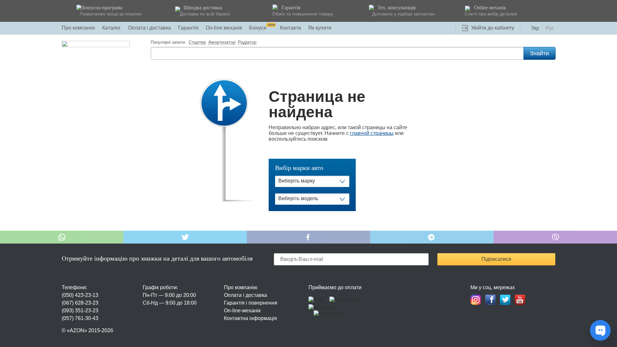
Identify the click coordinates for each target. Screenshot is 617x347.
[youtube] (520, 300)
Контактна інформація (250, 318)
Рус (550, 28)
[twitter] (505, 300)
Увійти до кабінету (492, 28)
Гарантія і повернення (250, 303)
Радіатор (247, 42)
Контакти (290, 28)
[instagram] (475, 300)
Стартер (197, 42)
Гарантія (188, 28)
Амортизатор (222, 42)
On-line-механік (242, 310)
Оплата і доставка (149, 28)
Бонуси (262, 28)
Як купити (319, 28)
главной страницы (372, 133)
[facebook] (490, 300)
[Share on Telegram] (432, 237)
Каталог (111, 28)
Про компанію (78, 28)
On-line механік (224, 28)
